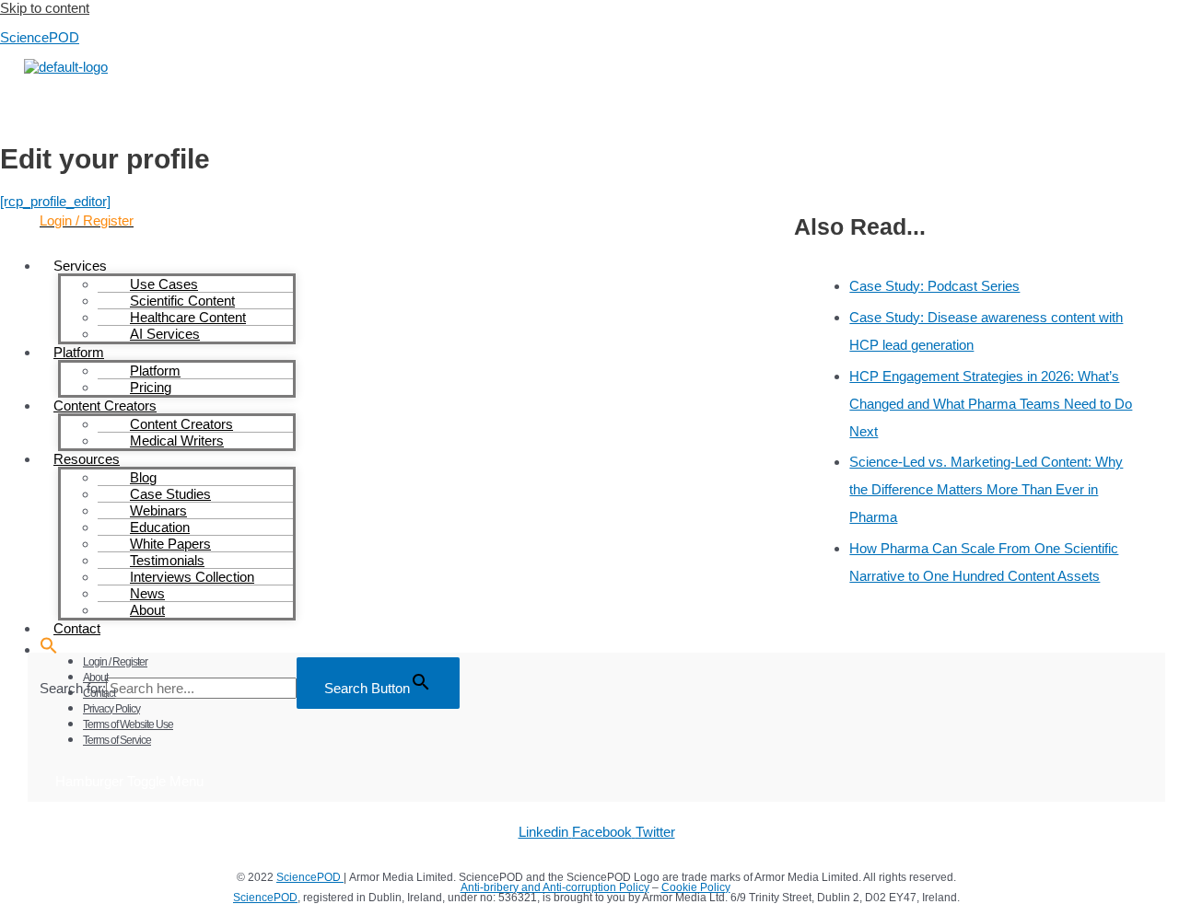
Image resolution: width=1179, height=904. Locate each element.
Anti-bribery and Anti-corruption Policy (555, 887)
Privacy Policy (111, 708)
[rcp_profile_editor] (55, 201)
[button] (49, 649)
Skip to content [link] (44, 8)
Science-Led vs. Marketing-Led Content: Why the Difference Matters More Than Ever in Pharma (986, 489)
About (95, 677)
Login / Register (115, 661)
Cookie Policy (695, 887)
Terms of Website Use (128, 724)
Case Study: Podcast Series (934, 286)
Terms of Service (117, 740)
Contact (99, 693)
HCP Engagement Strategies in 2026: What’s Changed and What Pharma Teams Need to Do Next (990, 403)
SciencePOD (39, 37)
